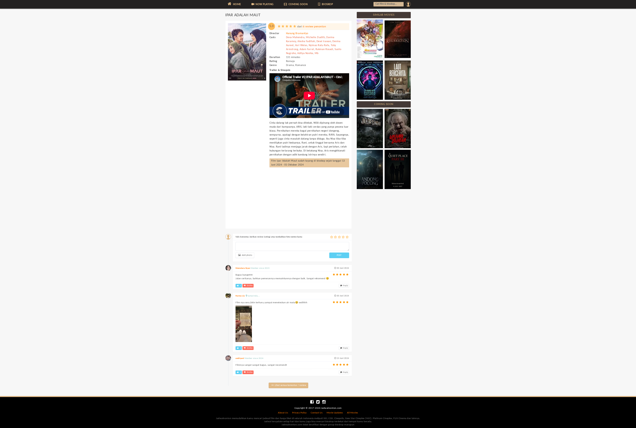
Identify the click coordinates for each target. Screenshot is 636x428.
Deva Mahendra (295, 37)
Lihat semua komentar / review (290, 385)
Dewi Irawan (324, 41)
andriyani (240, 358)
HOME (236, 4)
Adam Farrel (307, 49)
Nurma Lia (240, 296)
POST (339, 255)
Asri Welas (301, 45)
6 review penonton (314, 26)
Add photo (246, 255)
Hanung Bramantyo (297, 33)
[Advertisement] (247, 132)
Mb (316, 53)
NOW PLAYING (264, 4)
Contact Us (316, 413)
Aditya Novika (305, 53)
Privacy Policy (299, 413)
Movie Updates (335, 413)
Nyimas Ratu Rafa (319, 45)
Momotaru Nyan (243, 268)
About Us (283, 413)
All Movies (352, 413)
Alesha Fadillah (306, 41)
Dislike (249, 286)
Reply (345, 286)
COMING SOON (298, 4)
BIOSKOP (327, 4)
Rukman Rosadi (324, 49)
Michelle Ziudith (315, 37)
